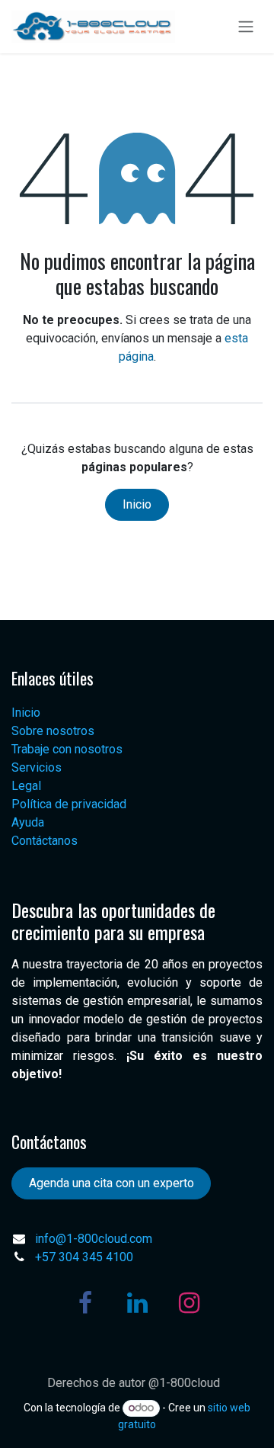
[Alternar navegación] (246, 27)
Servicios (36, 767)
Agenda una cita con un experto (111, 1183)
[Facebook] (85, 1303)
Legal (26, 786)
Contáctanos (44, 840)
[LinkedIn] (137, 1303)
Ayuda (27, 822)
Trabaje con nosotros (67, 749)
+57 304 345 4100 (84, 1257)
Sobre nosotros (52, 731)
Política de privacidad (68, 804)
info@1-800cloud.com (93, 1238)
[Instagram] (188, 1303)
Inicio (137, 504)
